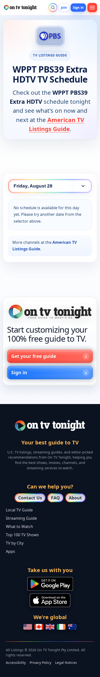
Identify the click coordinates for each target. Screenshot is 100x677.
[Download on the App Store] (50, 600)
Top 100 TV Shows (22, 534)
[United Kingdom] (50, 627)
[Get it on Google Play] (50, 584)
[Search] (53, 7)
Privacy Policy (40, 662)
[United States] (27, 627)
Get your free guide (33, 356)
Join (64, 7)
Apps (10, 551)
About (75, 498)
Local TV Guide (19, 510)
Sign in (78, 7)
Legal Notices (66, 662)
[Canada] (38, 627)
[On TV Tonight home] (50, 311)
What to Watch (19, 526)
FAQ (55, 498)
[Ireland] (61, 627)
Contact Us (30, 498)
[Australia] (72, 627)
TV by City (15, 543)
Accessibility (16, 662)
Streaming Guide (21, 518)
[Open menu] (92, 7)
